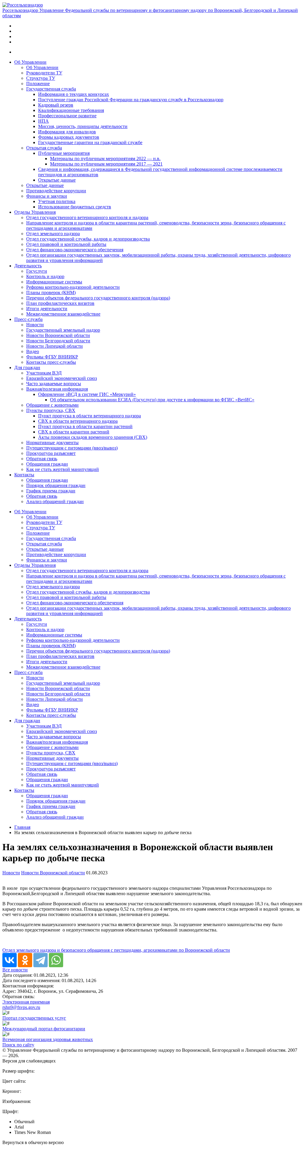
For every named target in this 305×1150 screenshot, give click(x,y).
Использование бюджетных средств (74, 206)
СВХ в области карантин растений (73, 431)
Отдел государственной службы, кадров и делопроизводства (88, 238)
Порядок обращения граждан (55, 485)
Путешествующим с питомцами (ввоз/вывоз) (72, 447)
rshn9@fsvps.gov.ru (21, 1007)
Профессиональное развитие (67, 115)
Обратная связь (41, 458)
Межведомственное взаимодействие (63, 313)
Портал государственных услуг (34, 1018)
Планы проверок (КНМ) (51, 292)
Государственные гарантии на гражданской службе (90, 142)
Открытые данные (57, 179)
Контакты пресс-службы (51, 362)
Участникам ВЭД (44, 372)
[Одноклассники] (25, 960)
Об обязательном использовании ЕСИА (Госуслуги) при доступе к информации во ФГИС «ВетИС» (152, 399)
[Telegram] (40, 960)
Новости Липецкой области (54, 346)
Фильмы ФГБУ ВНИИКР (52, 356)
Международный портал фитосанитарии (43, 1028)
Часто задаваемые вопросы (53, 383)
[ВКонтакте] (9, 960)
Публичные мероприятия (64, 153)
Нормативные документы (52, 442)
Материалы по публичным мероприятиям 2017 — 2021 (106, 163)
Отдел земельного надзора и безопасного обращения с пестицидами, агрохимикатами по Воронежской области (116, 950)
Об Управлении (30, 62)
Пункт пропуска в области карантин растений (85, 426)
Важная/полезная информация (57, 388)
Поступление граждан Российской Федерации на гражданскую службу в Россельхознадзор (130, 99)
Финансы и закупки (46, 196)
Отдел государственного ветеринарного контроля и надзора (87, 217)
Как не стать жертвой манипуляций (62, 469)
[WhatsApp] (56, 960)
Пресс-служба (28, 319)
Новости (35, 324)
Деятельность (28, 265)
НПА (43, 121)
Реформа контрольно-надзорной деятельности (73, 287)
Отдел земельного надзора (53, 233)
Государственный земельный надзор (63, 330)
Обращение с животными (52, 405)
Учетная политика (56, 201)
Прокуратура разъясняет (51, 453)
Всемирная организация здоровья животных (47, 1039)
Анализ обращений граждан (55, 501)
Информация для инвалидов (67, 131)
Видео (32, 351)
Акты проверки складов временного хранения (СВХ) (92, 437)
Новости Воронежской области (58, 335)
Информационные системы (54, 281)
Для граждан (27, 367)
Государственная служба (51, 88)
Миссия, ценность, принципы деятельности (82, 126)
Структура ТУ (40, 78)
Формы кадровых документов (68, 137)
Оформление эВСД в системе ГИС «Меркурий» (87, 394)
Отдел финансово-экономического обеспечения (74, 249)
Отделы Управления (35, 212)
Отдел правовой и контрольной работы (66, 244)
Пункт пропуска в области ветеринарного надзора (89, 415)
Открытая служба (44, 147)
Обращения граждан (47, 463)
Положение (38, 83)
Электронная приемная (26, 1001)
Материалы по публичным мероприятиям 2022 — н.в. (105, 158)
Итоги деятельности (46, 308)
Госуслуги (36, 271)
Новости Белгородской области (58, 340)
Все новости (15, 969)
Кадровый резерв (55, 104)
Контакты (24, 474)
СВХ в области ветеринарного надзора (78, 421)
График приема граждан (50, 490)
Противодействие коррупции (56, 190)
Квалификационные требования (71, 110)
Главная (22, 827)
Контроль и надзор (45, 276)
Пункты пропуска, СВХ (50, 410)
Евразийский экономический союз (61, 378)
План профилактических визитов (60, 303)
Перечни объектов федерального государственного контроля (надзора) (98, 297)
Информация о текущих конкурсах (73, 94)
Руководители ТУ (44, 72)
